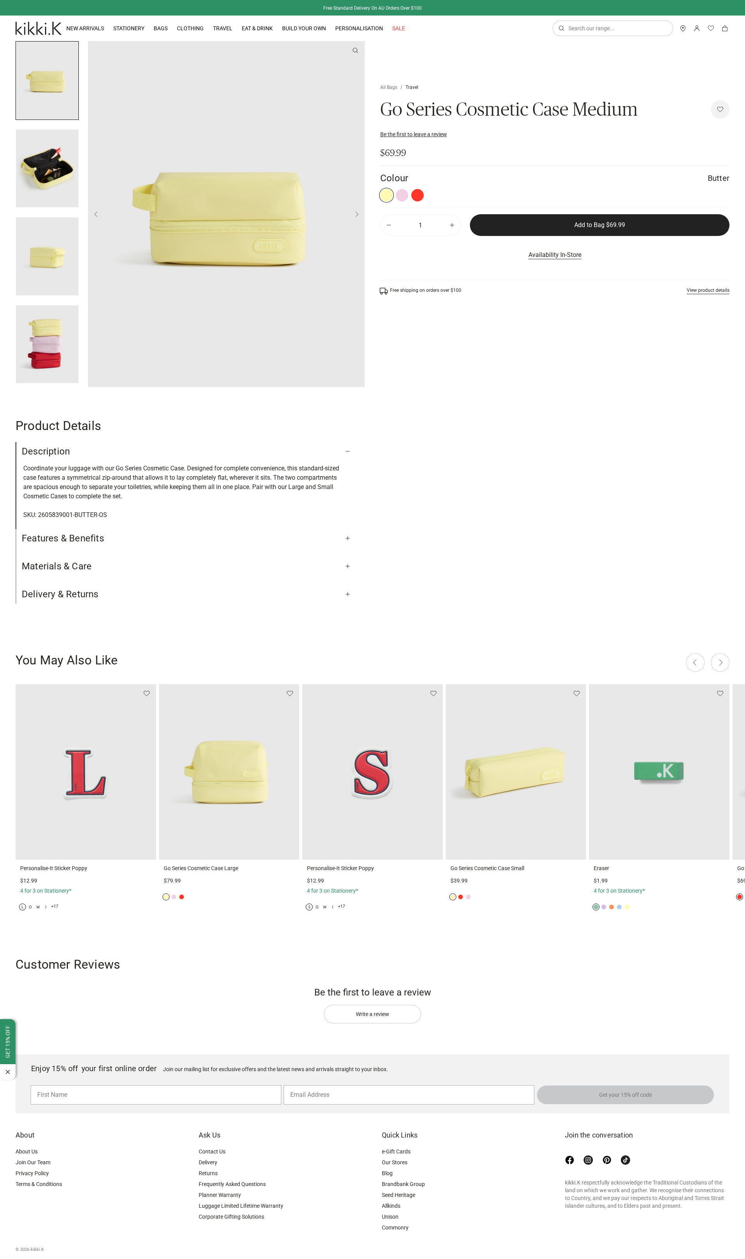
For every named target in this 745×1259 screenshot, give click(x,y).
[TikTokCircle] (625, 1160)
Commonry (395, 1227)
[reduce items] (389, 225)
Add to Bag (599, 225)
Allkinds (391, 1206)
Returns (208, 1173)
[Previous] (96, 214)
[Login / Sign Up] (697, 28)
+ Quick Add (85, 849)
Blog (387, 1173)
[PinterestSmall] (607, 1160)
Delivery (208, 1162)
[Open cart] (724, 28)
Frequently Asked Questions (232, 1184)
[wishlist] (711, 28)
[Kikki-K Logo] (39, 28)
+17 (54, 906)
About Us (27, 1151)
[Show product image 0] (47, 81)
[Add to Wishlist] (720, 109)
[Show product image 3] (47, 344)
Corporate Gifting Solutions (231, 1217)
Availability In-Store (554, 254)
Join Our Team (33, 1162)
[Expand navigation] (104, 28)
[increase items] (452, 225)
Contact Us (212, 1151)
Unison (390, 1217)
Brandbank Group (403, 1184)
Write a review (372, 1014)
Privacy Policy (32, 1173)
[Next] (357, 214)
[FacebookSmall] (569, 1160)
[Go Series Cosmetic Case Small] (516, 771)
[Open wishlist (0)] (711, 28)
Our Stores (394, 1162)
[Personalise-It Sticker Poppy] (86, 771)
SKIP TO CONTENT (2, 68)
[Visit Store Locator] (683, 28)
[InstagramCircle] (588, 1160)
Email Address (306, 1084)
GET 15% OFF (8, 1041)
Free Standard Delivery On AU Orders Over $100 (372, 8)
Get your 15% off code (625, 1095)
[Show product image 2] (47, 256)
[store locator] (683, 28)
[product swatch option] (386, 195)
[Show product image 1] (47, 169)
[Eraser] (659, 771)
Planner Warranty (220, 1195)
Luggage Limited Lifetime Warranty (241, 1206)
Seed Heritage (398, 1195)
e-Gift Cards (396, 1151)
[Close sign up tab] (8, 1072)
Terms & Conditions (39, 1184)
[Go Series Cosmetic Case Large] (229, 771)
